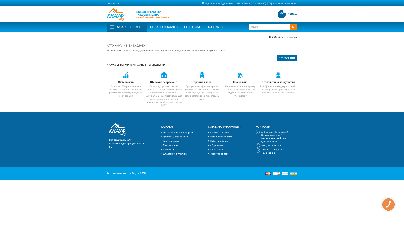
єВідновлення (217, 145)
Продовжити (287, 58)
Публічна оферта (219, 141)
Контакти (215, 27)
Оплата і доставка (164, 27)
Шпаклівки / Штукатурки (175, 153)
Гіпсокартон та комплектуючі (178, 132)
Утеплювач (168, 149)
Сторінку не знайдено (285, 37)
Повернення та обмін (221, 136)
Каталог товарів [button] (128, 27)
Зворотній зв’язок (219, 153)
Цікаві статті (193, 27)
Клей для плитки (171, 141)
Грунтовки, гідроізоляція (175, 136)
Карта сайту (216, 149)
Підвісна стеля (170, 145)
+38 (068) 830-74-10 (271, 145)
